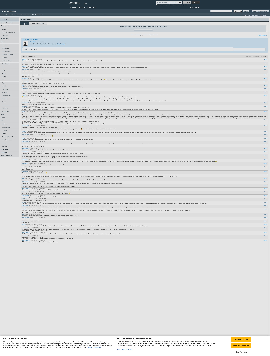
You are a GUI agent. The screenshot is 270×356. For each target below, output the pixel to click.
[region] (135, 346)
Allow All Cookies (241, 339)
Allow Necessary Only (241, 346)
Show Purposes (241, 352)
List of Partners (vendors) (124, 349)
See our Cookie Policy (94, 347)
